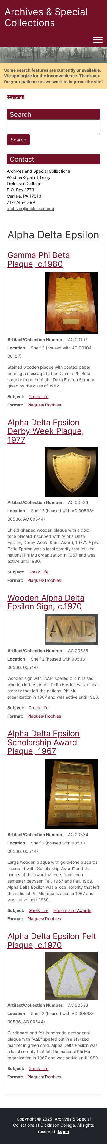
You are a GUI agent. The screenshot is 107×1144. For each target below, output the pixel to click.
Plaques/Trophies (44, 404)
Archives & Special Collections (46, 17)
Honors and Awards (72, 910)
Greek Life (38, 396)
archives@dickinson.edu (30, 208)
